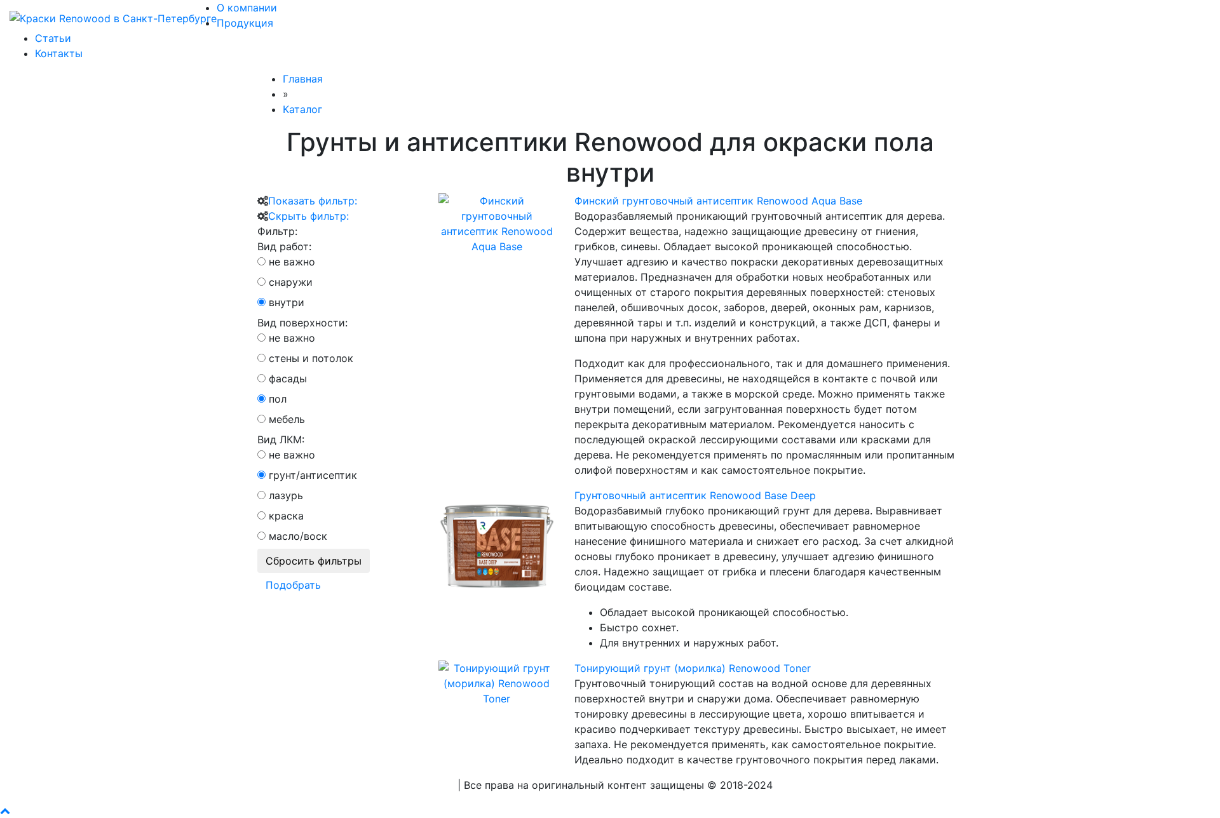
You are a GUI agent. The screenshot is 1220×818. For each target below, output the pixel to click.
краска (286, 515)
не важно (292, 261)
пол (278, 398)
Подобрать (293, 585)
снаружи (291, 282)
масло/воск (298, 536)
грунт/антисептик (313, 475)
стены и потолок (311, 358)
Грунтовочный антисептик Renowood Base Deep (695, 495)
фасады (288, 378)
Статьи (53, 38)
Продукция (245, 23)
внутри (286, 302)
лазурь (286, 495)
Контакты (59, 53)
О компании (247, 7)
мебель (287, 419)
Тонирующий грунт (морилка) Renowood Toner (692, 668)
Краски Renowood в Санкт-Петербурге (355, 785)
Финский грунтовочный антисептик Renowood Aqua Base (718, 200)
